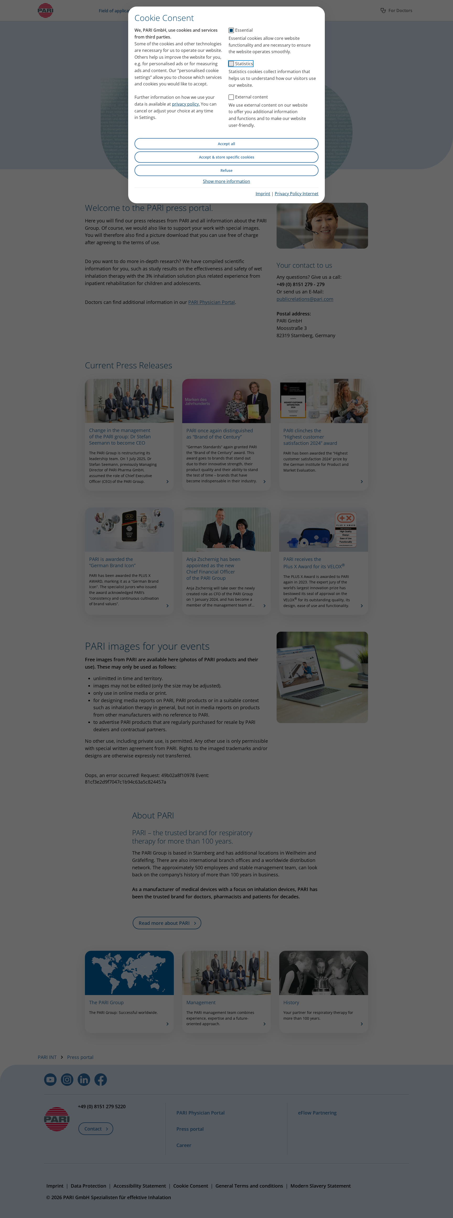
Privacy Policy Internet (297, 193)
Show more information (226, 181)
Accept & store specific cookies (226, 157)
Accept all (226, 143)
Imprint (263, 193)
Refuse (226, 170)
